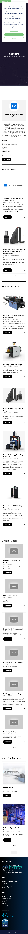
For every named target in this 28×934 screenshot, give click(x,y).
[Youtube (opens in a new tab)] (9, 155)
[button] (6, 159)
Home (4, 56)
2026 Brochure (8, 787)
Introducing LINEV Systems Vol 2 (13, 662)
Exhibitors (10, 56)
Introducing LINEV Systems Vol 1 (13, 732)
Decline (14, 38)
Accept (14, 34)
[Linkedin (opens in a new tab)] (3, 155)
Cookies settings (14, 31)
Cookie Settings (5, 1)
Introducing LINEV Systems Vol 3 (13, 629)
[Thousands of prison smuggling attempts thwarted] (14, 196)
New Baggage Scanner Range (12, 694)
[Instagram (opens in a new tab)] (6, 155)
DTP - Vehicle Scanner (10, 596)
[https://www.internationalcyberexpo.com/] (12, 872)
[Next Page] (15, 852)
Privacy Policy (7, 20)
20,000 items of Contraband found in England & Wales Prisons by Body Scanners (14, 251)
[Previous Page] (12, 852)
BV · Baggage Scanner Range (12, 365)
